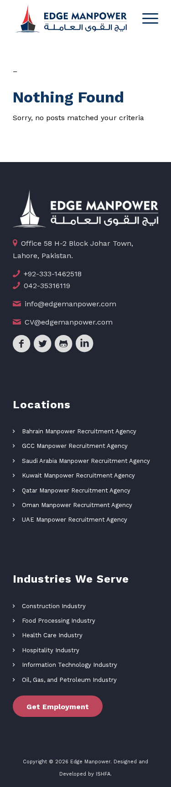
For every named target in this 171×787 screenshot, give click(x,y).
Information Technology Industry (69, 664)
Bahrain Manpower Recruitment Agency (79, 431)
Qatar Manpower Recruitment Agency (76, 490)
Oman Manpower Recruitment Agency (77, 505)
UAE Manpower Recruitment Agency (74, 519)
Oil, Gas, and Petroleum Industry (69, 679)
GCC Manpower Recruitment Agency (75, 445)
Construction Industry (54, 606)
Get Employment (57, 706)
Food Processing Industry (58, 620)
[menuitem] (145, 18)
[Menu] (145, 18)
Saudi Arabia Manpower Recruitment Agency (86, 460)
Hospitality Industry (50, 650)
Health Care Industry (52, 635)
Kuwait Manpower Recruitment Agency (78, 475)
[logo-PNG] (71, 18)
